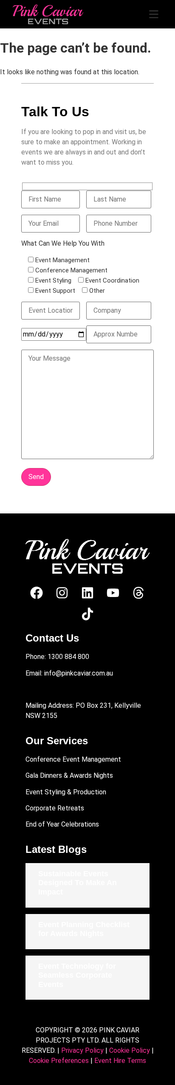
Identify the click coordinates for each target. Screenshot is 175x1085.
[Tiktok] (87, 614)
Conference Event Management (73, 759)
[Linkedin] (87, 592)
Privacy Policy (82, 1050)
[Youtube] (113, 592)
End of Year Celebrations (62, 824)
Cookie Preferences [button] (59, 1061)
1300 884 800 (68, 657)
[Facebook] (36, 592)
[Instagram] (62, 592)
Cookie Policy (129, 1050)
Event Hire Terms (120, 1061)
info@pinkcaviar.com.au (78, 673)
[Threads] (138, 592)
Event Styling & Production (65, 792)
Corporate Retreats (54, 808)
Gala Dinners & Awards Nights (69, 775)
